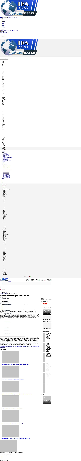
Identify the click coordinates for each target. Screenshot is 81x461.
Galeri (9, 17)
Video (12, 17)
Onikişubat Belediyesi (6, 175)
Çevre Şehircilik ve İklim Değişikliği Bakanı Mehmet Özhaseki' (10, 346)
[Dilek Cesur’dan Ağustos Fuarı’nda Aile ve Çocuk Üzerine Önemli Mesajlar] (44, 372)
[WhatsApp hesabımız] (30, 276)
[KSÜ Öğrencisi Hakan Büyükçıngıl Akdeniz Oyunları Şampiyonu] (44, 341)
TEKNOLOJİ (3, 27)
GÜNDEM (3, 20)
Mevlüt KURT (5, 156)
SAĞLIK (3, 26)
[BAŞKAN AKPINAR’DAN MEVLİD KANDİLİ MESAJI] (44, 392)
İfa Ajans (8, 460)
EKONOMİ (3, 21)
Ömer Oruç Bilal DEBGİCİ (7, 157)
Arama (6, 17)
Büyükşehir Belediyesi (6, 165)
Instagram (4, 36)
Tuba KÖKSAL (5, 158)
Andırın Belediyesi (6, 167)
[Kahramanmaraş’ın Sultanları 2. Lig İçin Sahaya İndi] (21, 416)
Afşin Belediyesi (5, 166)
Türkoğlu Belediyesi (6, 177)
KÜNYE (3, 178)
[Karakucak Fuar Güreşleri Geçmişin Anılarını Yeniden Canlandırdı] (44, 382)
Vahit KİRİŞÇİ (5, 159)
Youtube (3, 37)
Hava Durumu (9, 30)
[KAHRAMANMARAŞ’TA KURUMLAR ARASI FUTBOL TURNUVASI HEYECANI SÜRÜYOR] (44, 362)
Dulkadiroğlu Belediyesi (7, 170)
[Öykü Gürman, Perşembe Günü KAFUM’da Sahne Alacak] (21, 401)
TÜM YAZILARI (2, 299)
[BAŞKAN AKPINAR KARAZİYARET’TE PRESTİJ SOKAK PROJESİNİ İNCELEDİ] (21, 431)
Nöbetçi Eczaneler (4, 30)
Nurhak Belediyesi (6, 174)
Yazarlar (15, 17)
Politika (3, 22)
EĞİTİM (3, 163)
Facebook (4, 35)
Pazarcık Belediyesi (6, 176)
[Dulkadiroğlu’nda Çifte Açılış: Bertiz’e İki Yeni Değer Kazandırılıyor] (21, 357)
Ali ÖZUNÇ (5, 153)
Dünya (3, 23)
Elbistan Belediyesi (6, 172)
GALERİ (5, 184)
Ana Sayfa (2, 17)
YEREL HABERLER (4, 164)
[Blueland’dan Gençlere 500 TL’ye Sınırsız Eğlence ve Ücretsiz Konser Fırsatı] (21, 387)
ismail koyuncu (2, 298)
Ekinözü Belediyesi (6, 171)
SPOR (2, 24)
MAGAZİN (3, 25)
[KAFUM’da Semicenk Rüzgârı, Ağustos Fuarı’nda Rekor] (21, 372)
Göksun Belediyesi (6, 173)
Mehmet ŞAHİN (5, 155)
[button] (2, 283)
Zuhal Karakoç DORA (6, 160)
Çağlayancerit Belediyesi (7, 169)
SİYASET (3, 152)
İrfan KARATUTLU (6, 154)
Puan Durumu (15, 30)
